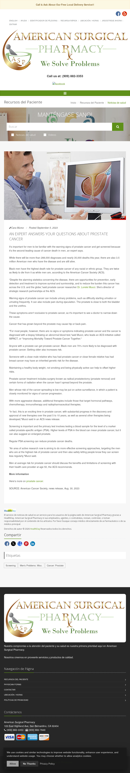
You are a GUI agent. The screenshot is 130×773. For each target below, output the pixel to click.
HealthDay (35, 528)
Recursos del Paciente (92, 102)
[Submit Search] (117, 127)
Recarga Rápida (69, 20)
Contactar (9, 689)
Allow (12, 763)
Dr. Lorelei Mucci (86, 287)
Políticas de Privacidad (16, 700)
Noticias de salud (26, 134)
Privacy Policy (47, 763)
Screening (11, 565)
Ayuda (24, 20)
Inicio (73, 102)
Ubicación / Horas (89, 20)
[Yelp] (124, 13)
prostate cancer (34, 481)
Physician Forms (12, 684)
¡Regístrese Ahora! (112, 20)
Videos (52, 134)
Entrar (13, 24)
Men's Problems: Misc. (31, 565)
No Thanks (29, 763)
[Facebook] (118, 13)
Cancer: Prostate (55, 565)
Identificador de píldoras (43, 20)
